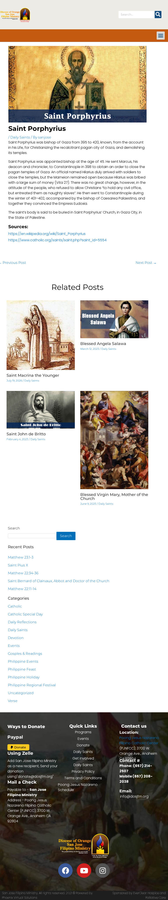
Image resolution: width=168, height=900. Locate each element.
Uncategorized (21, 693)
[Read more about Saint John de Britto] (41, 409)
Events (14, 646)
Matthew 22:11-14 (22, 589)
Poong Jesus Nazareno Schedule (78, 787)
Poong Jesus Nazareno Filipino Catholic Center (139, 740)
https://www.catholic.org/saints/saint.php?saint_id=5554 (57, 240)
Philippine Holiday (23, 677)
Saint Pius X (18, 565)
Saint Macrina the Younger (33, 375)
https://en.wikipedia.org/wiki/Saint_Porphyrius (47, 233)
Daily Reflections (22, 622)
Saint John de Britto (26, 434)
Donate (83, 745)
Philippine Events (23, 661)
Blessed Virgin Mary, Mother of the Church (114, 496)
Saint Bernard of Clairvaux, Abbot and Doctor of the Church (58, 581)
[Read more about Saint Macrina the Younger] (41, 335)
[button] (161, 36)
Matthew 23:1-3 (20, 557)
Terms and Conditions (83, 778)
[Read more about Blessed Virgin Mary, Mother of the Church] (114, 440)
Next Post (146, 262)
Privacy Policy (83, 771)
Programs (83, 732)
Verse (13, 701)
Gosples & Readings (25, 653)
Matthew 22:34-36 (23, 573)
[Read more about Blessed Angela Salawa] (114, 319)
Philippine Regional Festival (32, 685)
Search (14, 528)
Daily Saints (20, 137)
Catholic (15, 606)
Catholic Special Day (25, 614)
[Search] (158, 14)
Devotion (16, 638)
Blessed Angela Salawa (103, 343)
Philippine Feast (22, 669)
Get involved (83, 758)
